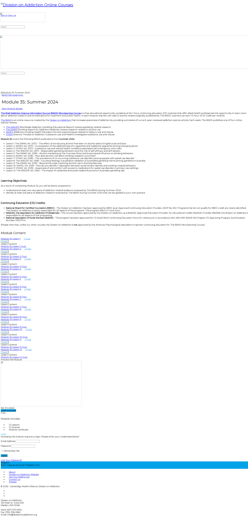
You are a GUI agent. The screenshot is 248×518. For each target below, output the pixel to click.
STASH (9, 134)
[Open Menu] (1, 11)
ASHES (9, 132)
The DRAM (11, 129)
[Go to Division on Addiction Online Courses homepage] (37, 4)
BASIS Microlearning (12, 95)
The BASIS (6, 120)
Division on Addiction (60, 120)
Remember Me (11, 451)
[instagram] (7, 493)
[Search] (1, 24)
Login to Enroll (8, 410)
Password (6, 446)
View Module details (12, 108)
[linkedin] (7, 496)
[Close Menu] (1, 70)
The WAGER (12, 127)
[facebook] (7, 491)
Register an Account (11, 467)
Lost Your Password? (11, 460)
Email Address (8, 441)
